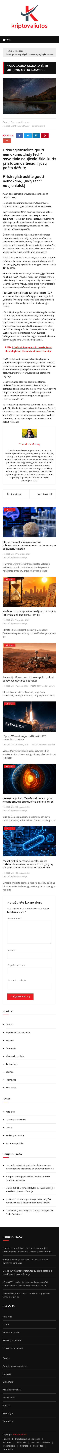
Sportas (9, 1071)
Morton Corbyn (20, 557)
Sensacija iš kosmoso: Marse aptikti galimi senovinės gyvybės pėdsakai (28, 679)
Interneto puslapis (17, 980)
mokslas (9, 510)
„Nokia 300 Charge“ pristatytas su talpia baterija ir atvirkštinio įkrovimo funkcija (30, 1189)
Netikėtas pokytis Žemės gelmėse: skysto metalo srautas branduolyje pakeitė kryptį (28, 800)
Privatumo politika (14, 1143)
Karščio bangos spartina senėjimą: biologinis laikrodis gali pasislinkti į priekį (29, 613)
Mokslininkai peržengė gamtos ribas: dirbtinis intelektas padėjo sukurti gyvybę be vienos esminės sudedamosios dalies (28, 864)
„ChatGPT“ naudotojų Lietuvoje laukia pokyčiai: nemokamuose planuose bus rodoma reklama (28, 1201)
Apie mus (10, 1111)
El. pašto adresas (17, 965)
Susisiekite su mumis (16, 1119)
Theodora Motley (21, 126)
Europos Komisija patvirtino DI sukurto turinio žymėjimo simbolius (28, 1178)
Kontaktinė (11, 1087)
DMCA (9, 1127)
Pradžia (9, 1024)
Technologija (12, 1063)
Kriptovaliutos (20, 1434)
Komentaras (15, 918)
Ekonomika (11, 1048)
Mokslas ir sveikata (15, 1056)
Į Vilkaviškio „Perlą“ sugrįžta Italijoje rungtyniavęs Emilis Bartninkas (29, 1212)
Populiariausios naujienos (18, 1032)
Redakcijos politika (15, 1135)
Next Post (43, 494)
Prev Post (16, 494)
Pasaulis (10, 1040)
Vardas (12, 950)
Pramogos (11, 1079)
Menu (8, 39)
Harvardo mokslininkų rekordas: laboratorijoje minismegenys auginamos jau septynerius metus (29, 545)
